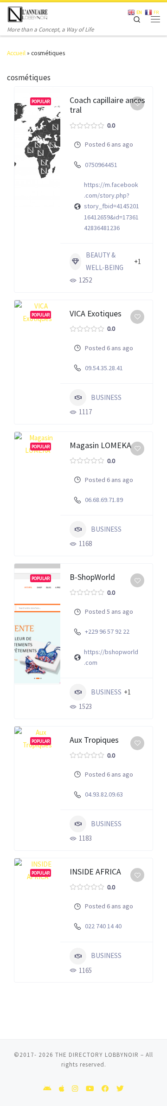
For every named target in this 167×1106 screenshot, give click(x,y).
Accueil (16, 53)
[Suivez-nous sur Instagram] (75, 1088)
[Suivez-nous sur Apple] (61, 1088)
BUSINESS (106, 397)
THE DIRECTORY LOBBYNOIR (97, 1055)
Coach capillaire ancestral (107, 105)
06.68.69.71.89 (104, 499)
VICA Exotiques (96, 313)
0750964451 (101, 165)
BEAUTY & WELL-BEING (104, 261)
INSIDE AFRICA (95, 871)
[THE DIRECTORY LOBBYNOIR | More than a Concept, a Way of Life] (28, 13)
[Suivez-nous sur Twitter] (120, 1088)
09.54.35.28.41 (104, 368)
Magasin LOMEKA (100, 445)
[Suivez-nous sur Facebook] (105, 1088)
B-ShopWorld (92, 577)
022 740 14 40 (103, 926)
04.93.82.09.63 (104, 794)
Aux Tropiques (94, 739)
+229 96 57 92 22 (107, 631)
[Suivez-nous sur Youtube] (90, 1088)
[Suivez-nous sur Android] (47, 1088)
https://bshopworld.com (111, 657)
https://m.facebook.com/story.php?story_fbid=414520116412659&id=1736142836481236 (111, 206)
